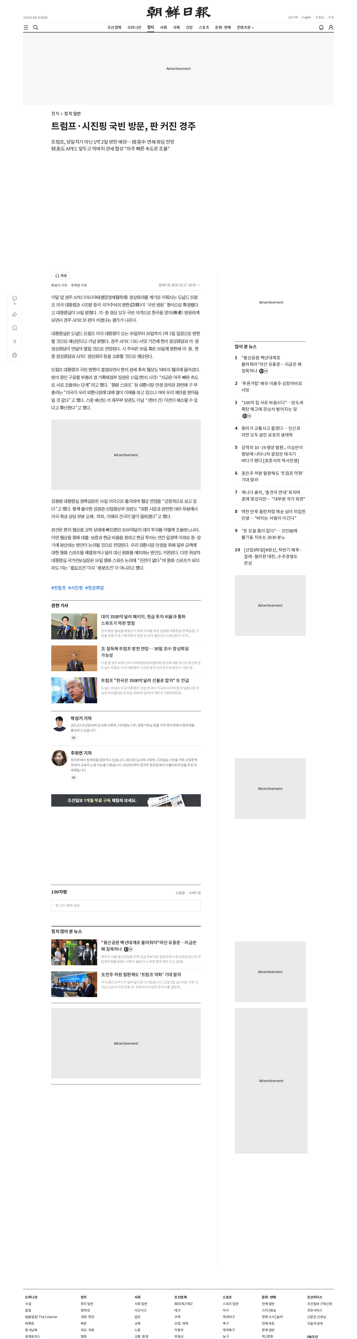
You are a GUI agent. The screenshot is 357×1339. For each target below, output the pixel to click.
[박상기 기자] (59, 723)
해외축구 (229, 1330)
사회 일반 (141, 1304)
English (306, 17)
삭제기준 (195, 893)
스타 (265, 1310)
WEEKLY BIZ (183, 1304)
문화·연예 (269, 1297)
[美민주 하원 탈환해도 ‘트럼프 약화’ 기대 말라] (74, 984)
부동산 (179, 1336)
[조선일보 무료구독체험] (126, 800)
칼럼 (28, 1310)
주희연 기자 (79, 285)
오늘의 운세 (315, 1323)
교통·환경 (141, 1336)
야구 (226, 1310)
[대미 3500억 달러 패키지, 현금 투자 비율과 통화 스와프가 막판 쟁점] (74, 626)
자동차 (179, 1330)
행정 (84, 1336)
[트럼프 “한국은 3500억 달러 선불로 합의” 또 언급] (74, 690)
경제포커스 (32, 1336)
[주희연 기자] (59, 758)
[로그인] (331, 27)
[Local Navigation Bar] (26, 27)
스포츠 (227, 1297)
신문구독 (293, 17)
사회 (138, 1297)
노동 (138, 1330)
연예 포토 (268, 1323)
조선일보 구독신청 (319, 1304)
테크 (177, 1310)
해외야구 (229, 1317)
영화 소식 (268, 1317)
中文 (331, 17)
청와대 (85, 1310)
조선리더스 (315, 1297)
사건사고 (141, 1310)
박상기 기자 (59, 285)
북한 (84, 1323)
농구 (226, 1336)
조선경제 (180, 1297)
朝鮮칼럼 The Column (41, 1317)
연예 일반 (268, 1304)
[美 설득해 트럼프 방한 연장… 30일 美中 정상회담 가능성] (74, 658)
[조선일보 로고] (178, 11)
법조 (138, 1317)
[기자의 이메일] (73, 739)
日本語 (319, 17)
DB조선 (312, 1337)
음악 (280, 1317)
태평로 (29, 1323)
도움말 (180, 893)
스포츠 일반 (230, 1304)
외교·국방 (87, 1330)
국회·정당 (87, 1317)
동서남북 (31, 1330)
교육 (138, 1323)
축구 (226, 1323)
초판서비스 (315, 1310)
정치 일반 (72, 113)
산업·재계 (181, 1323)
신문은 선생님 (316, 1317)
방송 (273, 1310)
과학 (177, 1317)
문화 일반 (268, 1330)
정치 (55, 113)
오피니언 (31, 1297)
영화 (270, 1336)
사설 (28, 1304)
